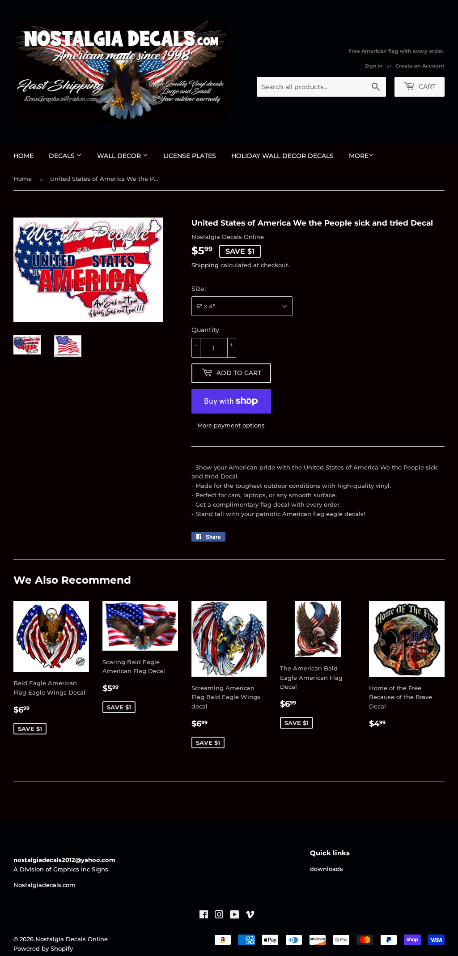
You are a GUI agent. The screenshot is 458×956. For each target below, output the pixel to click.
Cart (426, 86)
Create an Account (420, 66)
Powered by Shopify (43, 948)
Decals (62, 156)
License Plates (189, 156)
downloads (326, 868)
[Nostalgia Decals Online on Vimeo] (250, 915)
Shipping (205, 265)
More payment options (231, 425)
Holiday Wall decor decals (282, 156)
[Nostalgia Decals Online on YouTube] (234, 915)
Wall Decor (120, 156)
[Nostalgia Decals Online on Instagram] (219, 915)
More (359, 156)
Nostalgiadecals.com (44, 884)
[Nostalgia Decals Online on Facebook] (203, 915)
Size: (198, 289)
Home (23, 156)
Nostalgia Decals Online (71, 939)
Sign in (374, 66)
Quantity (205, 330)
